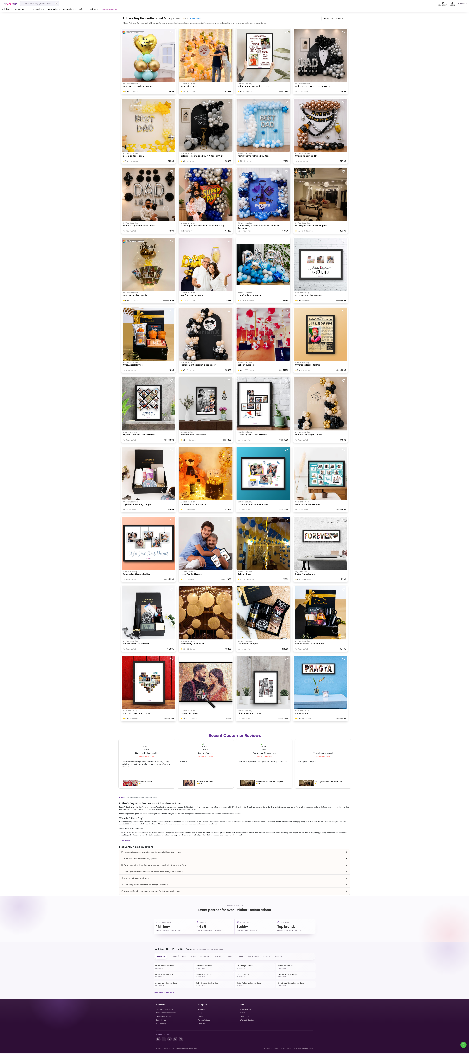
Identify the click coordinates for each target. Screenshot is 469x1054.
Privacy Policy (286, 1048)
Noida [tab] (193, 956)
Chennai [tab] (278, 956)
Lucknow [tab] (266, 956)
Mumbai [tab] (231, 956)
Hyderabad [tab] (218, 956)
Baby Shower (161, 1020)
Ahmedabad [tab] (253, 956)
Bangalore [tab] (204, 956)
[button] (7, 9)
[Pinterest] (169, 1039)
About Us (201, 1009)
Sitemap (201, 1024)
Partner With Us (204, 1020)
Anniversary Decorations (166, 1013)
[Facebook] (164, 1039)
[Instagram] (158, 1039)
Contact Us (244, 1016)
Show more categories (163, 992)
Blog (200, 1013)
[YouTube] (181, 1039)
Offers (200, 1016)
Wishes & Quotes (247, 1020)
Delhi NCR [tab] (161, 956)
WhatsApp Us (245, 1009)
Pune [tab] (241, 956)
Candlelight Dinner (163, 1016)
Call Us (242, 1013)
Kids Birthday (161, 1024)
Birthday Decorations (164, 1009)
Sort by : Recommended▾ (334, 18)
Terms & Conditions (270, 1048)
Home (122, 797)
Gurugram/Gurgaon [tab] (178, 956)
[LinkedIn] (175, 1039)
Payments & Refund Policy (303, 1048)
